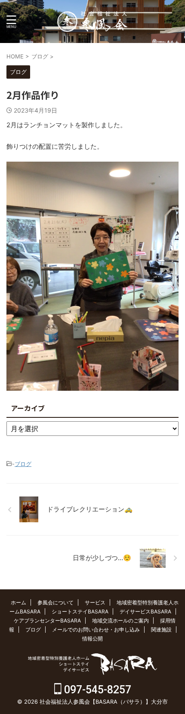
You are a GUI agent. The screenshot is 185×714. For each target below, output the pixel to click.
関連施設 (161, 629)
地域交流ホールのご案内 (120, 620)
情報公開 (92, 638)
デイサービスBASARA (145, 611)
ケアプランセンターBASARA (47, 620)
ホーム (18, 602)
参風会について (55, 602)
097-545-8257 (96, 689)
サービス (95, 602)
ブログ (23, 463)
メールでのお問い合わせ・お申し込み (96, 629)
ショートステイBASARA (80, 611)
